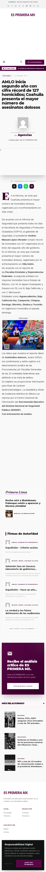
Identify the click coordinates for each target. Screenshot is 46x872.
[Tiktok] (23, 5)
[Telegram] (30, 5)
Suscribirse (35, 62)
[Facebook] (12, 5)
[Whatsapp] (34, 5)
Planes (6, 829)
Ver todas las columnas (23, 628)
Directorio (25, 816)
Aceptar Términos (28, 863)
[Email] (38, 5)
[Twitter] (8, 5)
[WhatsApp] (26, 186)
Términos (7, 816)
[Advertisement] (23, 40)
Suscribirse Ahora (23, 686)
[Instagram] (16, 5)
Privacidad (9, 863)
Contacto (25, 813)
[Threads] (19, 5)
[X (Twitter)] (14, 186)
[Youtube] (27, 5)
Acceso (6, 832)
